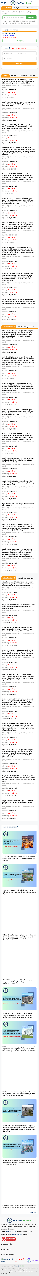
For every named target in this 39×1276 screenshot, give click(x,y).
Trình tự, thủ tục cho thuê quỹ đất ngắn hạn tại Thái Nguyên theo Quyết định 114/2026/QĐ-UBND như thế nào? (19, 892)
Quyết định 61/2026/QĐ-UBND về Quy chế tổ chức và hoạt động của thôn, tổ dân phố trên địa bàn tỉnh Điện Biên (18, 482)
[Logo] (9, 1220)
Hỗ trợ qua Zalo (9, 33)
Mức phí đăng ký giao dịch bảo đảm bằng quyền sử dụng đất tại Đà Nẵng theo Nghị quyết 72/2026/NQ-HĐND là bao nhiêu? (19, 982)
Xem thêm (33, 1212)
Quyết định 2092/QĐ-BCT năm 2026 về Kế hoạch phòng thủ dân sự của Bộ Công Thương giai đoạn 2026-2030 (18, 104)
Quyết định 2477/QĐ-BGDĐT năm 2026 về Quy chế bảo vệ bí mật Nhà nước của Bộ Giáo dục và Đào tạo (18, 802)
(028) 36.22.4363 (11, 1231)
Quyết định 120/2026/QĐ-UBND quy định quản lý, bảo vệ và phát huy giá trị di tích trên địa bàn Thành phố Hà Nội (17, 460)
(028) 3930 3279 (17, 1234)
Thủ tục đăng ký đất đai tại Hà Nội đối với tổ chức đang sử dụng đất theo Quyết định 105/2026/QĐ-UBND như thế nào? (19, 1162)
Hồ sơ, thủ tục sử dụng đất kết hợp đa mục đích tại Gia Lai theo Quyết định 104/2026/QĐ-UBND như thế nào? (19, 858)
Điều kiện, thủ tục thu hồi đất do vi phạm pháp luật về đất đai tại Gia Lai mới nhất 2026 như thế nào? (19, 1206)
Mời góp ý (20, 40)
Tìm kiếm (31, 17)
